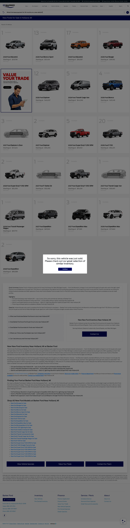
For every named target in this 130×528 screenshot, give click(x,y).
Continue (65, 269)
